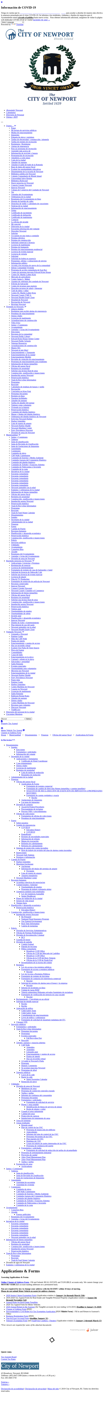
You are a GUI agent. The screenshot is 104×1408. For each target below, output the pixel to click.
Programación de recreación (22, 155)
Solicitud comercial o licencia (23, 242)
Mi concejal (16, 224)
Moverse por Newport (20, 671)
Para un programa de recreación (24, 149)
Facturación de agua (24, 1164)
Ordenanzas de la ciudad (21, 197)
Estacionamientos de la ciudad (23, 355)
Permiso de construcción (21, 240)
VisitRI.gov (15, 710)
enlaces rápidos (17, 309)
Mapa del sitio (53, 1389)
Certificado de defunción (21, 215)
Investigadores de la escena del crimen (36, 962)
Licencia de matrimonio (20, 245)
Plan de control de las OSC (32, 1127)
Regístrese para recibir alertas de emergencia (29, 311)
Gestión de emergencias (25, 825)
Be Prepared (26, 917)
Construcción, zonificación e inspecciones (28, 373)
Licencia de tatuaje (18, 577)
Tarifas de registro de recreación (24, 142)
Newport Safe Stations (25, 855)
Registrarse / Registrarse (20, 144)
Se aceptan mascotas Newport (33, 1068)
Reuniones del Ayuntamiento (22, 554)
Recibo (34, 798)
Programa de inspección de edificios (40, 1130)
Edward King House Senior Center (25, 339)
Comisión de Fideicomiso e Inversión (26, 467)
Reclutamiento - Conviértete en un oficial (32, 999)
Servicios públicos (18, 542)
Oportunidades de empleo (21, 611)
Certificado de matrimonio (21, 217)
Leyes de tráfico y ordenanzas (33, 1017)
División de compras (24, 804)
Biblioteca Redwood (19, 181)
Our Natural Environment (31, 921)
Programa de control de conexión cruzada (38, 1091)
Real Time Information (30, 924)
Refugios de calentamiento (31, 843)
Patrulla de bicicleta (29, 946)
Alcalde (14, 552)
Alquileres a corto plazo (20, 158)
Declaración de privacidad (35, 1389)
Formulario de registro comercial (39, 786)
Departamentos (17, 515)
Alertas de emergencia (20, 146)
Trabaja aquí (16, 609)
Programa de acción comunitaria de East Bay (29, 270)
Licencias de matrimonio (21, 318)
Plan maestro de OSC (35, 1139)
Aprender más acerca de (20, 151)
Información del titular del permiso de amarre (39, 869)
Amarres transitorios (29, 875)
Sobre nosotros (22, 823)
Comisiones (16, 451)
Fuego (13, 526)
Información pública (19, 263)
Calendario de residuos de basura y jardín (27, 387)
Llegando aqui (32, 1052)
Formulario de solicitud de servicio (40, 1102)
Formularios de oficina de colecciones (36, 816)
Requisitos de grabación (30, 775)
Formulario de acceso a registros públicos (37, 969)
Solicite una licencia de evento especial (26, 574)
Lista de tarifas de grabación (32, 772)
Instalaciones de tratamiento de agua (35, 1118)
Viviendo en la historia (20, 407)
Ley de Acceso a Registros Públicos (35, 974)
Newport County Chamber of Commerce (27, 591)
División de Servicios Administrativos (31, 930)
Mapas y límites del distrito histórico (25, 414)
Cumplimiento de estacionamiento (34, 1015)
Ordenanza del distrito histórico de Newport (28, 416)
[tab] (52, 740)
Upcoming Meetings (14, 714)
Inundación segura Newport (22, 375)
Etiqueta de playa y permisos (22, 137)
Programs (25, 1063)
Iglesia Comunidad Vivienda (22, 268)
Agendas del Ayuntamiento (22, 194)
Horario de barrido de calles (22, 201)
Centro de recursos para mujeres (24, 286)
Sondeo (14, 517)
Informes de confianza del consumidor (36, 1095)
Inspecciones (21, 853)
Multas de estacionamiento (21, 133)
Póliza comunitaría (28, 949)
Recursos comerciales (19, 584)
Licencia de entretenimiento (22, 568)
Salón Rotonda (17, 664)
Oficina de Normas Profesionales (29, 933)
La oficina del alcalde (19, 222)
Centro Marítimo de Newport (22, 687)
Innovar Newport (18, 187)
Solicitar (14, 233)
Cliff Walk (25, 1045)
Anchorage (25, 866)
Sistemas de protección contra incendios (32, 848)
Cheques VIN (21, 1022)
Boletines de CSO (33, 1141)
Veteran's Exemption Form (16, 1321)
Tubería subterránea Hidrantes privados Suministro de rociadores (47, 992)
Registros (20, 965)
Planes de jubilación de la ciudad (29, 898)
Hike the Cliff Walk (19, 639)
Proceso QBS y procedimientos (33, 811)
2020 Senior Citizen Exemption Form (21, 1295)
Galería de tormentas (29, 926)
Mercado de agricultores (20, 277)
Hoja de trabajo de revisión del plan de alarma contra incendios (46, 850)
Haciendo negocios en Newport (19, 561)
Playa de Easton (17, 650)
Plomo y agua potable (30, 1104)
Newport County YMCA (21, 295)
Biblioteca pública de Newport (23, 174)
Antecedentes (31, 1132)
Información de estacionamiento (24, 208)
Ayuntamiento (16, 327)
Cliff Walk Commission (20, 455)
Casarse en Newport (19, 689)
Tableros (14, 439)
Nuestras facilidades (19, 398)
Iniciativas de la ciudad (20, 471)
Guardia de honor (23, 940)
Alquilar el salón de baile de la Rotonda (27, 165)
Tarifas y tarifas (27, 1093)
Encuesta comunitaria (19, 474)
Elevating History (33, 830)
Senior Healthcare (28, 896)
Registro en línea (18, 396)
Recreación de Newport (20, 302)
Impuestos (15, 135)
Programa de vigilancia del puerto (39, 1146)
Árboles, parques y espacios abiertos (30, 1043)
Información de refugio (30, 839)
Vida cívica (15, 323)
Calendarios (11, 112)
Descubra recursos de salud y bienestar (26, 288)
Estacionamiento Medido (21, 357)
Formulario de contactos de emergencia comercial (41, 979)
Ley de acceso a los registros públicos (36, 967)
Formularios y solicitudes (26, 752)
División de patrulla (24, 942)
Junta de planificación (20, 442)
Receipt (29, 972)
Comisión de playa (18, 453)
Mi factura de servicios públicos (24, 130)
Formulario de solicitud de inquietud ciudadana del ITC (43, 1020)
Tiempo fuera (21, 903)
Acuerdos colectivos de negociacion (30, 882)
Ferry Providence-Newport (22, 430)
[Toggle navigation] (2, 122)
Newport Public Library (20, 336)
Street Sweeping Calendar (36, 1079)
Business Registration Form (17, 1316)
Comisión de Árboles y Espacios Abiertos (28, 465)
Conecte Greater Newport (21, 185)
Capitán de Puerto (18, 529)
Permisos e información (25, 857)
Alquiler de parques (19, 162)
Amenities (30, 1047)
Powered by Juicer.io (77, 1330)
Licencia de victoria (19, 254)
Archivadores (26, 1166)
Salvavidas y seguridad (20, 661)
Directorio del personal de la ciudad (20, 712)
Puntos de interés (18, 641)
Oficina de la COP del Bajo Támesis (40, 958)
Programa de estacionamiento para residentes (29, 362)
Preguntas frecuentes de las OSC (39, 1137)
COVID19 (25, 827)
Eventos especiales (18, 666)
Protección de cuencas (30, 1116)
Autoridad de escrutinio (25, 1182)
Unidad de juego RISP (30, 990)
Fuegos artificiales (23, 1214)
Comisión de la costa (19, 469)
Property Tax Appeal (9, 723)
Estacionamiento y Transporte (23, 352)
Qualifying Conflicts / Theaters (43, 1321)
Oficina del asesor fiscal (20, 366)
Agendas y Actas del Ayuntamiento (25, 329)
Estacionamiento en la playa (22, 657)
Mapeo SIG (16, 348)
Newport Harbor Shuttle (21, 426)
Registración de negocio (20, 565)
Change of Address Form (11, 733)
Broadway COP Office (35, 951)
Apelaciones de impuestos (31, 800)
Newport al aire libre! (19, 350)
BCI (23, 937)
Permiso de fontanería (20, 247)
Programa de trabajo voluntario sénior (36, 889)
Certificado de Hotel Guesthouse (34, 761)
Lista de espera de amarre (21, 423)
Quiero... (10, 126)
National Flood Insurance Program (35, 919)
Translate (19, 24)
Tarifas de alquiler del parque (22, 403)
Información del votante (25, 754)
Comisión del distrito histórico (23, 412)
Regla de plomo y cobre (36, 1109)
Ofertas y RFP (12, 117)
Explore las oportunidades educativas (26, 169)
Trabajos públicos (23, 1072)
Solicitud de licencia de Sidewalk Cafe (26, 572)
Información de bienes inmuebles (24, 364)
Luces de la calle (28, 1075)
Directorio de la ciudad (20, 226)
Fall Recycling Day (34, 1038)
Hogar (3, 735)
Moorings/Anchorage (24, 864)
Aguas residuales (23, 1123)
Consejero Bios (17, 549)
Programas (15, 382)
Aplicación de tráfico (24, 1008)
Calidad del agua (28, 1114)
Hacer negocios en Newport (22, 183)
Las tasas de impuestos (30, 802)
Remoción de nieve (29, 1082)
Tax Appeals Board (8, 1357)
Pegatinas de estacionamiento (22, 313)
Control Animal (27, 944)
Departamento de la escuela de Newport (27, 171)
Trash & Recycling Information (23, 380)
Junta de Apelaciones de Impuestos (25, 446)
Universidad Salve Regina (21, 178)
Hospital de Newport (19, 300)
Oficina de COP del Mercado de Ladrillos (43, 953)
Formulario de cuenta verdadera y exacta (42, 795)
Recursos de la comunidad (21, 334)
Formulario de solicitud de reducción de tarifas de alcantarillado (51, 1150)
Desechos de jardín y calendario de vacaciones (29, 204)
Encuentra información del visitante (25, 229)
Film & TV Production (20, 579)
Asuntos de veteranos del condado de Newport (30, 281)
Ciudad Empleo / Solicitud (26, 885)
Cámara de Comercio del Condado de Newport (30, 190)
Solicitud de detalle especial (27, 1001)
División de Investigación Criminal (30, 935)
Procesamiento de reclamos (32, 809)
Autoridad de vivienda (25, 1185)
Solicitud (14, 256)
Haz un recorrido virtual (20, 645)
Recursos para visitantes (20, 705)
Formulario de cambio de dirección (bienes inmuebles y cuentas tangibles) (55, 788)
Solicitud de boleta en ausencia (23, 258)
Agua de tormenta (23, 1120)
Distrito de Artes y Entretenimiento (25, 623)
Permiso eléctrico (18, 238)
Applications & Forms (84, 735)
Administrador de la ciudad (22, 522)
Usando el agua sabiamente (32, 1111)
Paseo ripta (15, 680)
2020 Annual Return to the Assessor (20, 1307)
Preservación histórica (20, 378)
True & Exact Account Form (17, 1318)
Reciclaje (15, 384)
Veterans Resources (19, 343)
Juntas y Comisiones (19, 325)
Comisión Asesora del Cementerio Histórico (28, 460)
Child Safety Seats (28, 1011)
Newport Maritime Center (21, 428)
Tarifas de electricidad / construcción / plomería (30, 139)
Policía (14, 540)
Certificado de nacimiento (21, 213)
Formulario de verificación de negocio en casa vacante (43, 995)
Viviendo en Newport (15, 307)
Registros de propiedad (20, 368)
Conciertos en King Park (21, 391)
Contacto (14, 220)
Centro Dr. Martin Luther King (23, 275)
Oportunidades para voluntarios (23, 668)
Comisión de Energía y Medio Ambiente (27, 458)
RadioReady (26, 834)
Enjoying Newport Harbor (21, 419)
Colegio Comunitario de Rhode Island (26, 176)
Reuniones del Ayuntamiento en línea (26, 199)
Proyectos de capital (29, 1155)
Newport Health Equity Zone (23, 297)
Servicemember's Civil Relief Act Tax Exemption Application (31, 1311)
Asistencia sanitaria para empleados (30, 891)
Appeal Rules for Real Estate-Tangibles (22, 1302)
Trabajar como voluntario (21, 405)
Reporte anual (26, 1125)
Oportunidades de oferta (20, 613)
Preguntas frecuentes (19, 394)
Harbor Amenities (18, 421)
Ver (12, 192)
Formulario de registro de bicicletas (35, 976)
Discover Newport (18, 707)
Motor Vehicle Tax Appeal (11, 730)
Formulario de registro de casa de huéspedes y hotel (31, 570)
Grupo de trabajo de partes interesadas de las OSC (46, 1143)
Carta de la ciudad (18, 160)
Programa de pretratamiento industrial (36, 1153)
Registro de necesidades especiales (35, 837)
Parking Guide (17, 636)
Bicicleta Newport (18, 304)
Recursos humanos (18, 531)
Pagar (13, 128)
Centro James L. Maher (20, 279)
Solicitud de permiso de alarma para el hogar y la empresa (44, 983)
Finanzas (14, 524)
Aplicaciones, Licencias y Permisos (25, 563)
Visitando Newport (14, 632)
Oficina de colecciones (25, 814)
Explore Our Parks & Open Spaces (25, 648)
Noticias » (5, 1382)
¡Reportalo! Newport (14, 110)
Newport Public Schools (21, 341)
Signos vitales (16, 316)
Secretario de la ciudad (20, 520)
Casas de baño (17, 655)
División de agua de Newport (23, 433)
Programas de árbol (29, 1070)
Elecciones (15, 332)
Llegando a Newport (19, 634)
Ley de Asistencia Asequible (32, 894)
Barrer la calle (26, 1077)
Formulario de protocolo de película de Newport (30, 581)
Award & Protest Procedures (32, 807)
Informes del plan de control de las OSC (42, 1134)
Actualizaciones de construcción (24, 320)
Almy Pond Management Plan (33, 1157)
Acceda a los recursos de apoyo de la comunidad (30, 265)
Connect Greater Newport (21, 588)
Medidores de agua (29, 1088)
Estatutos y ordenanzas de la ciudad (25, 490)
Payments (30, 871)
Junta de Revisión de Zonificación (24, 444)
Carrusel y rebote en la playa (22, 659)
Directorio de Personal (15, 115)
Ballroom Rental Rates (20, 696)
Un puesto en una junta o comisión (25, 236)
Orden (13, 210)
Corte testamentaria (24, 763)
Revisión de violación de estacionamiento (27, 359)
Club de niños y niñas (20, 291)
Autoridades (16, 449)
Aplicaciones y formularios (27, 759)
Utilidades (15, 545)
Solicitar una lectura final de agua (24, 371)
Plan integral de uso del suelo (22, 625)
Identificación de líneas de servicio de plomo (44, 1107)
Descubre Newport (18, 231)
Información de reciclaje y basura (24, 153)
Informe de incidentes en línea (33, 988)
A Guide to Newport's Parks (32, 1061)
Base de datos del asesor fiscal (23, 167)
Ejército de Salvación (19, 284)
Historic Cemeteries (29, 1066)
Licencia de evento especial (22, 252)
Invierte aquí (16, 616)
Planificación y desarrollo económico (26, 533)
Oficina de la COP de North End (39, 960)
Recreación (15, 389)
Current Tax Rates (8, 1359)
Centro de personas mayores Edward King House (31, 272)
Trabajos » (5, 1384)
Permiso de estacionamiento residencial (26, 249)
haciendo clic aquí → (41, 20)
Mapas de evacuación (30, 841)
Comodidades (16, 652)
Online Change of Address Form (15, 1282)
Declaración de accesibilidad (12, 1389)
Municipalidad (12, 435)
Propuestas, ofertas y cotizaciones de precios (29, 261)
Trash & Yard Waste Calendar (23, 513)
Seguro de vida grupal (25, 901)
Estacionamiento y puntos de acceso (25, 643)
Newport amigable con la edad (23, 487)
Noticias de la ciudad (19, 206)
